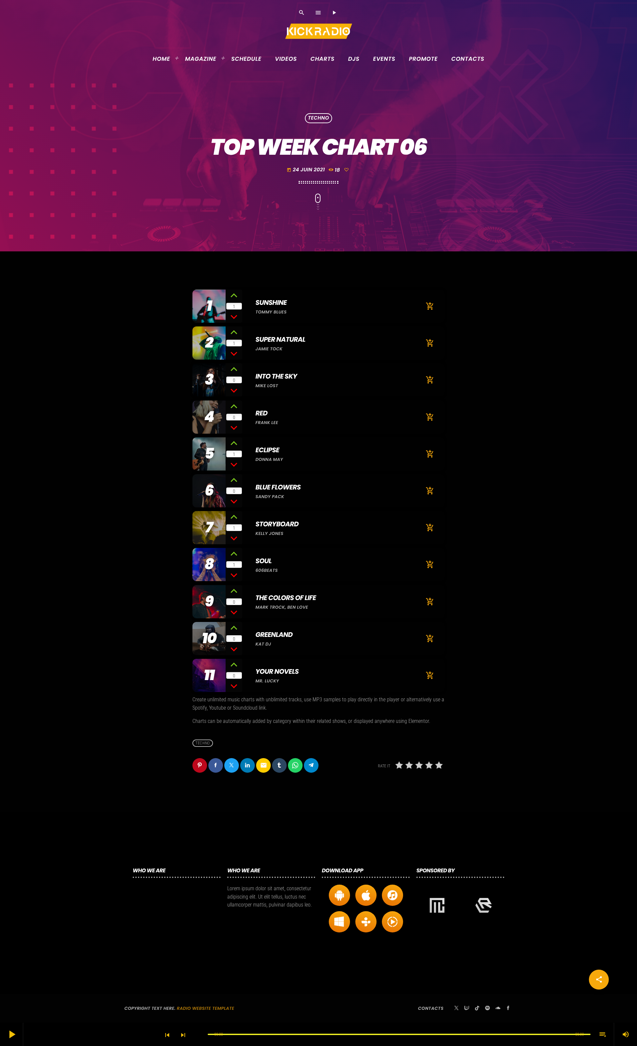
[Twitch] (466, 1008)
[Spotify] (487, 1008)
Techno (318, 118)
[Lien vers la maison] (319, 31)
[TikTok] (477, 1008)
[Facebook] (508, 1008)
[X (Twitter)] (456, 1008)
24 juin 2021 (306, 169)
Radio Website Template (205, 1008)
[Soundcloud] (498, 1008)
